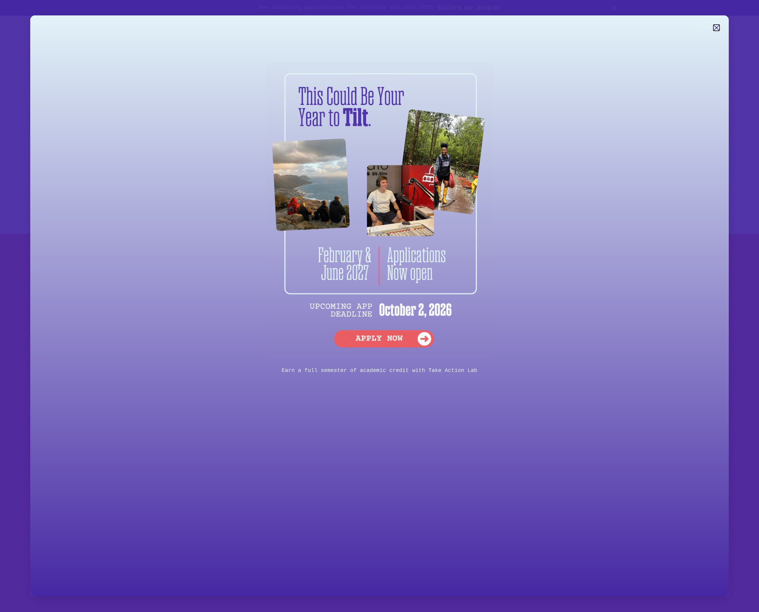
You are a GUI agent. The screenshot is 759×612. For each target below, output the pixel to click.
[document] (379, 306)
